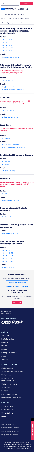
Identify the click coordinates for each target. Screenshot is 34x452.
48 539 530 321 (6, 217)
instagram (14, 322)
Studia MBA (5, 387)
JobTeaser (5, 359)
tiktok (21, 322)
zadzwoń (9, 286)
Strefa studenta (7, 413)
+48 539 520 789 (7, 48)
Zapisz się (27, 3)
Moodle (4, 346)
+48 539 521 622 (7, 42)
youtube (18, 322)
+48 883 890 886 (7, 51)
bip (3, 326)
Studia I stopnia (7, 368)
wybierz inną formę (21, 286)
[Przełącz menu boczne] (31, 9)
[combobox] (10, 4)
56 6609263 (5, 161)
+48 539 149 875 (7, 253)
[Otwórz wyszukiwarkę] (27, 9)
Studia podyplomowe (9, 384)
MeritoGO (5, 342)
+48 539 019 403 (7, 261)
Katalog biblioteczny (8, 353)
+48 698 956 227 (7, 250)
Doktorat (4, 391)
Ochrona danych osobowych (10, 428)
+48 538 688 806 (7, 45)
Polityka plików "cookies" (9, 435)
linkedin (7, 322)
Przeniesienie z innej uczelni (11, 398)
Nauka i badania (7, 409)
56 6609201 (5, 194)
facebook (3, 322)
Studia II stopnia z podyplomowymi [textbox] (11, 23)
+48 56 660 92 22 (7, 111)
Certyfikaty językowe (9, 394)
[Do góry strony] (30, 445)
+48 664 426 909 (7, 40)
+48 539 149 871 (7, 256)
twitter (10, 322)
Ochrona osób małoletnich (10, 431)
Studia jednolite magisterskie (11, 371)
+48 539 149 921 (7, 80)
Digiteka (4, 356)
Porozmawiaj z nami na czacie (17, 282)
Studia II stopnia (7, 375)
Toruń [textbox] (4, 4)
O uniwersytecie (7, 406)
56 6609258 (5, 138)
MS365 (4, 349)
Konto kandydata (7, 339)
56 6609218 (5, 164)
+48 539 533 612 (7, 258)
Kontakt (4, 416)
